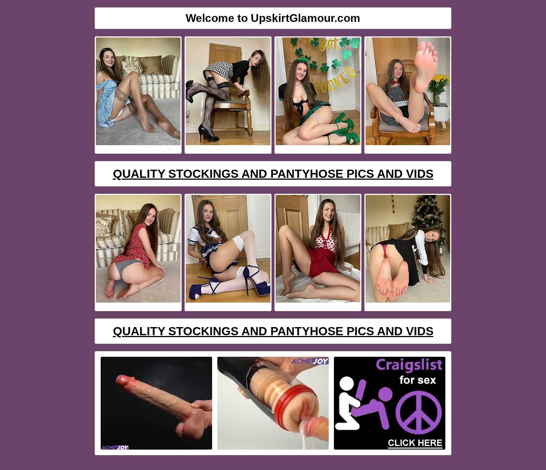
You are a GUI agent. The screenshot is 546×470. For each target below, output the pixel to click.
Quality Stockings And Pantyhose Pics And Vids (273, 173)
